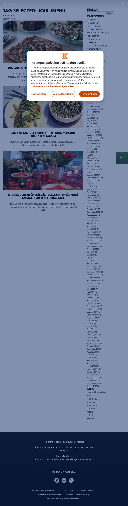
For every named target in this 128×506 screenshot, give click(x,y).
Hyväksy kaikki (90, 94)
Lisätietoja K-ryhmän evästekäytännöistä (52, 86)
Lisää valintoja (38, 94)
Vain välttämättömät (63, 94)
